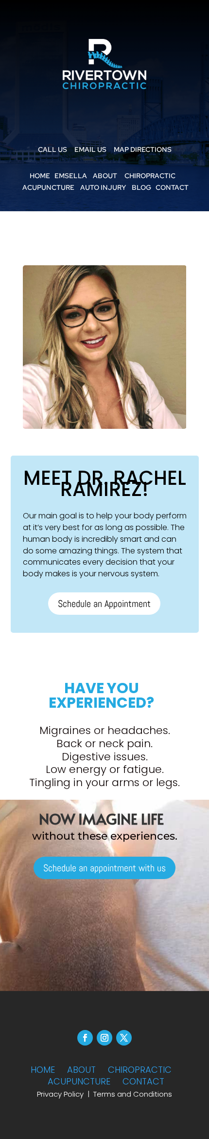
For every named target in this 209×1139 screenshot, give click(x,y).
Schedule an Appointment (104, 603)
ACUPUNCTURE (48, 187)
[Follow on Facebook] (85, 1038)
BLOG (141, 187)
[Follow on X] (124, 1038)
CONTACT (172, 187)
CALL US (52, 149)
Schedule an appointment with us (104, 868)
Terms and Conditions (132, 1094)
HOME (40, 175)
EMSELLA (70, 175)
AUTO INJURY (103, 187)
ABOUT (105, 175)
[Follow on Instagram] (104, 1038)
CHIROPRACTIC (149, 175)
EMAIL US (90, 149)
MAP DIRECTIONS (143, 149)
